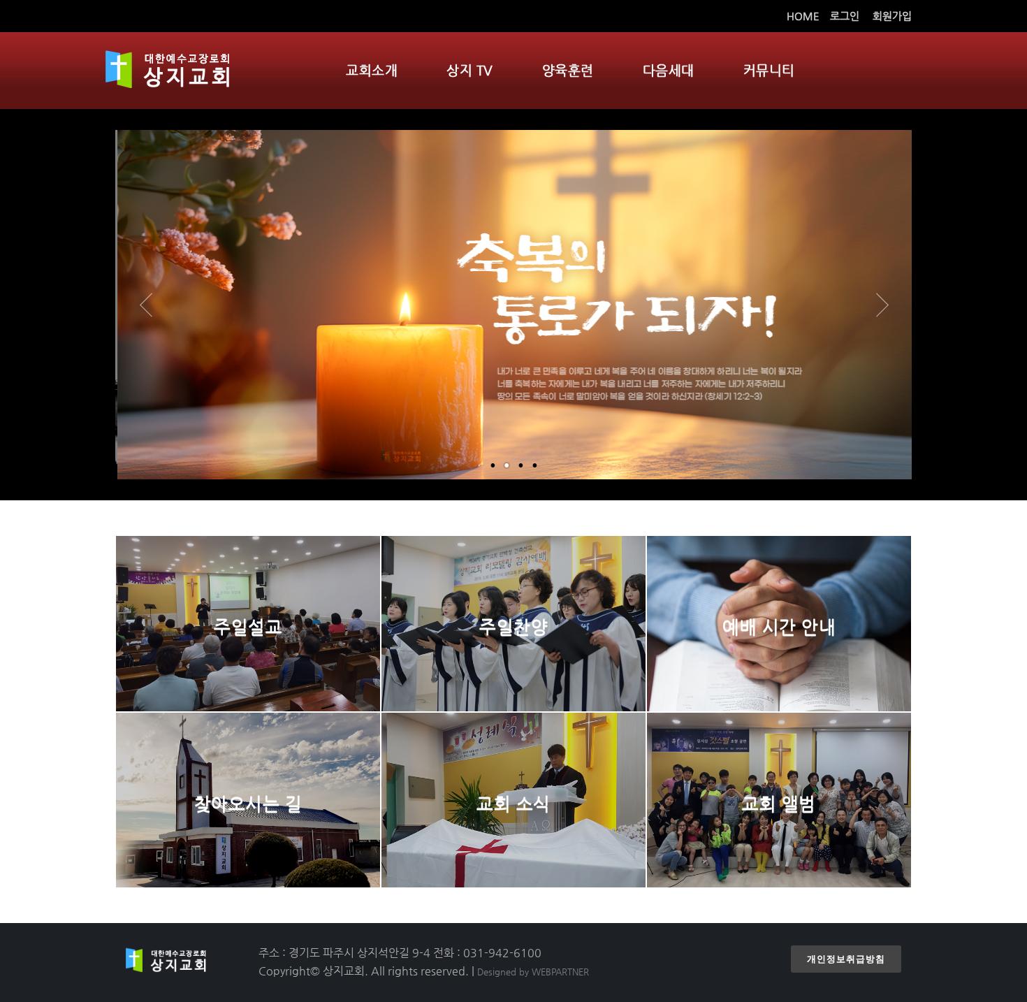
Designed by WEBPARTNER (533, 971)
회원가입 (892, 16)
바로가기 (248, 668)
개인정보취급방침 (846, 959)
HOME (803, 16)
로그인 (844, 16)
